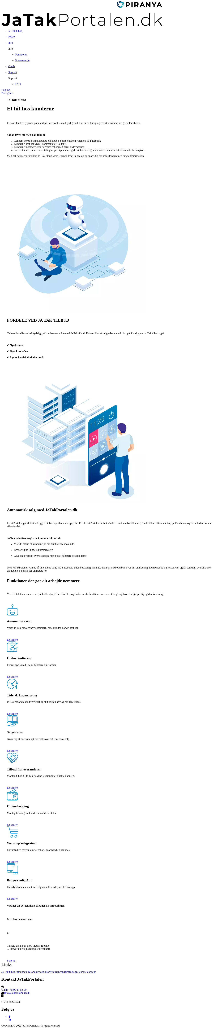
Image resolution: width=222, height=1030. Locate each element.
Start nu (11, 960)
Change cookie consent (83, 971)
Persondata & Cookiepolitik (30, 971)
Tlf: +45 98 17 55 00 (15, 989)
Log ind (5, 89)
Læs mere (12, 639)
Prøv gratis (7, 93)
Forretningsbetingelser (58, 971)
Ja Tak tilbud (8, 971)
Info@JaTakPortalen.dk (17, 992)
